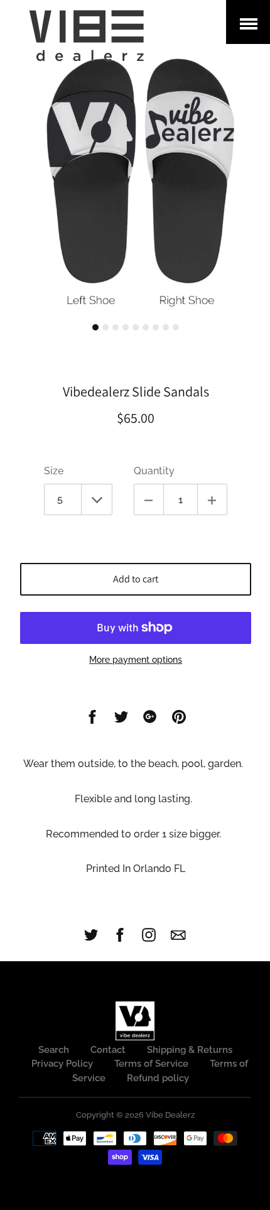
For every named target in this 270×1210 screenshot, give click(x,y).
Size (53, 471)
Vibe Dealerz (170, 1115)
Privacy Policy (62, 1063)
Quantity (154, 471)
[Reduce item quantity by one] (149, 499)
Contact (108, 1049)
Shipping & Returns (189, 1049)
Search (53, 1049)
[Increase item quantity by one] (212, 499)
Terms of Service (151, 1063)
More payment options (135, 660)
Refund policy (158, 1078)
